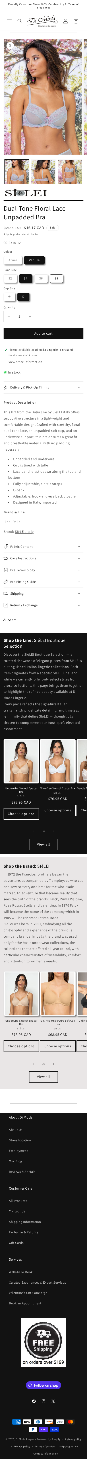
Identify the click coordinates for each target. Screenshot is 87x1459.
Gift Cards (16, 1243)
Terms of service (45, 1446)
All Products (18, 1201)
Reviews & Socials (22, 1171)
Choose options (21, 813)
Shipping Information (25, 1222)
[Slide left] (33, 831)
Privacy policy (22, 1446)
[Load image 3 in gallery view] (70, 172)
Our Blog (15, 1161)
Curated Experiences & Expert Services (37, 1282)
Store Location (20, 1140)
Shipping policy (68, 1446)
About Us (15, 1129)
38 (56, 278)
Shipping (9, 234)
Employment (18, 1150)
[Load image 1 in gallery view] (17, 172)
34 (25, 278)
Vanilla (34, 260)
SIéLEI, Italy (24, 531)
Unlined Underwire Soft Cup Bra (57, 1022)
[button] (9, 21)
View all (43, 844)
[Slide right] (53, 831)
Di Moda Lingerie (26, 1439)
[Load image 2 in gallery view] (43, 172)
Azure (15, 261)
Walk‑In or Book (21, 1272)
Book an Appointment (25, 1303)
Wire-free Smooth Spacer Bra (57, 788)
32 (12, 279)
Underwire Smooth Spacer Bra (21, 790)
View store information (25, 362)
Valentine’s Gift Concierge (28, 1293)
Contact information (45, 1453)
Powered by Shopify (48, 1439)
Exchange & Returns (23, 1232)
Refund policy (73, 1439)
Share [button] (12, 620)
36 (43, 279)
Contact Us (17, 1211)
